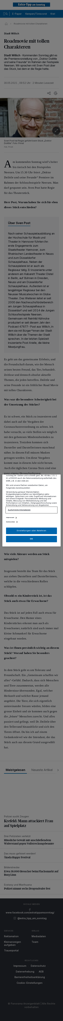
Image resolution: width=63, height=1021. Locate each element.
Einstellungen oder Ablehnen (31, 531)
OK (31, 539)
